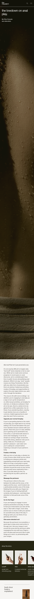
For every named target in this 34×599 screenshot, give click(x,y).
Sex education (6, 21)
